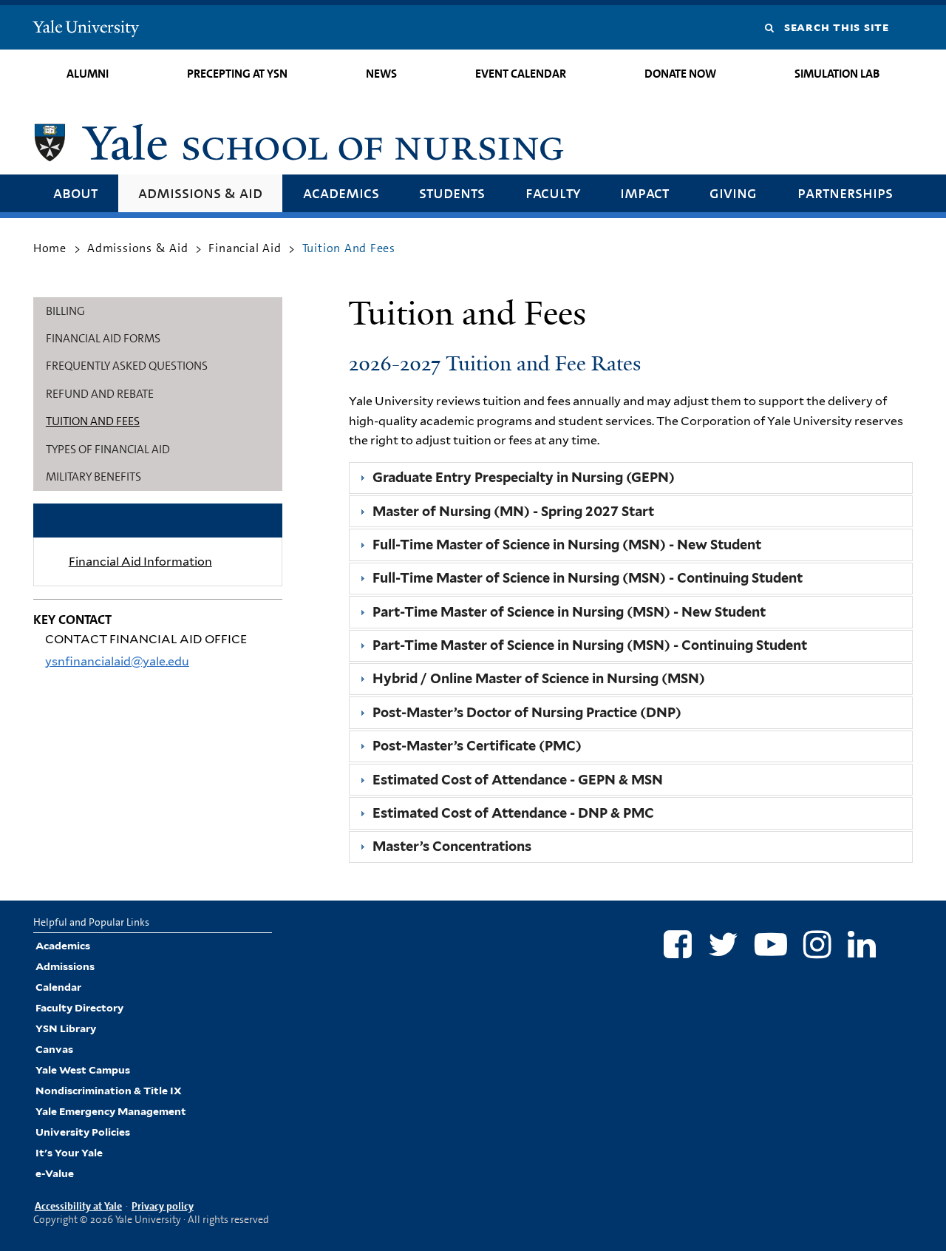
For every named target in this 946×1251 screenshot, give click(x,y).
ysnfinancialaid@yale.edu (117, 661)
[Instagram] (817, 944)
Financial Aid (244, 248)
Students (452, 192)
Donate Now (680, 73)
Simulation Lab (836, 73)
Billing (65, 311)
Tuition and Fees (93, 421)
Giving (733, 192)
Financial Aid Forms (103, 338)
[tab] (631, 478)
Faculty (552, 192)
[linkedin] (862, 944)
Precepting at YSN (237, 73)
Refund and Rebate (100, 393)
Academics (341, 192)
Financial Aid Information (140, 562)
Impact (644, 192)
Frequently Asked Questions (127, 365)
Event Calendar (520, 73)
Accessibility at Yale (78, 1206)
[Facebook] (678, 944)
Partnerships (845, 192)
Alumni (88, 73)
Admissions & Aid (200, 192)
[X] (723, 944)
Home (50, 248)
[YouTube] (771, 944)
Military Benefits (93, 476)
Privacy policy (163, 1206)
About (75, 192)
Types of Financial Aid (108, 449)
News (381, 73)
